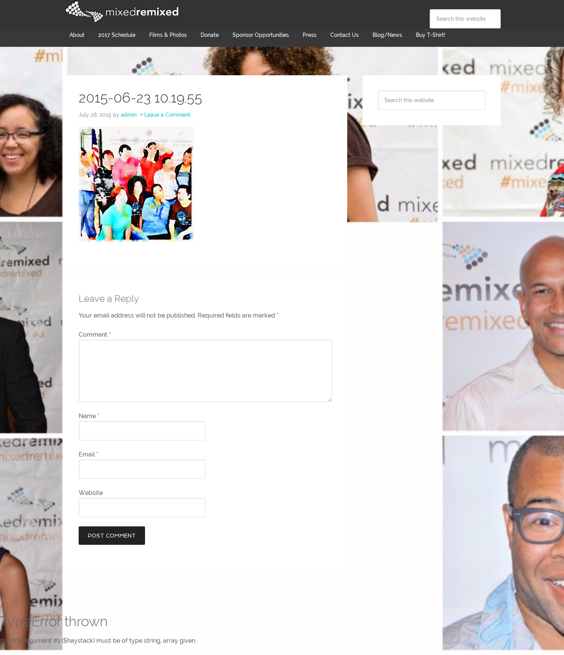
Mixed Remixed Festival (120, 11)
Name (89, 416)
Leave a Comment (167, 115)
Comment (95, 334)
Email (88, 454)
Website (91, 492)
